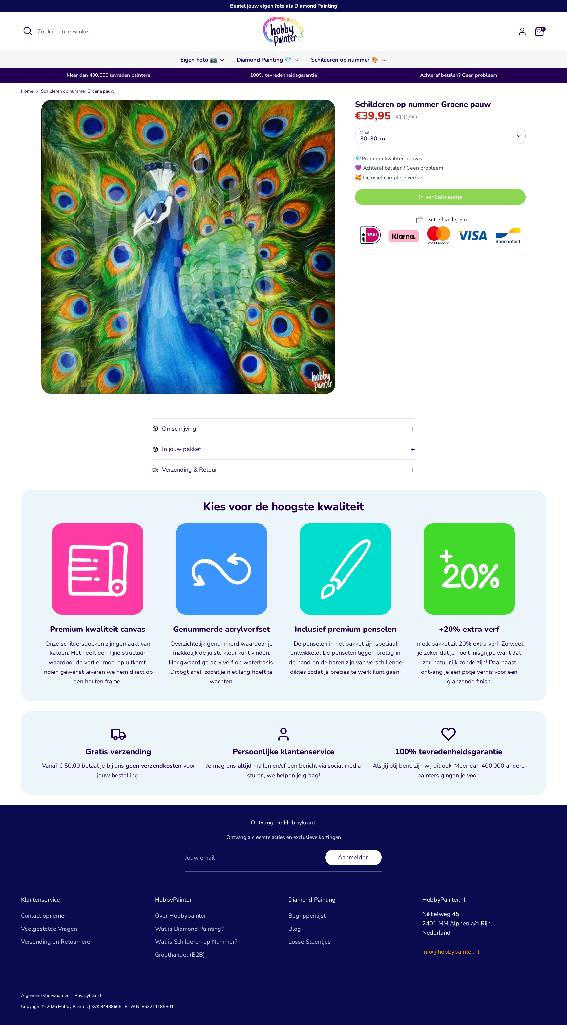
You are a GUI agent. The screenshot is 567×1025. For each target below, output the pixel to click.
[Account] (522, 31)
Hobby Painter (72, 1006)
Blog (294, 929)
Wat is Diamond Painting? (189, 929)
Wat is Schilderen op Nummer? (196, 942)
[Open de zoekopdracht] (27, 30)
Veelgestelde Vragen (49, 929)
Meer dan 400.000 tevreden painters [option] (108, 75)
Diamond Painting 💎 (265, 60)
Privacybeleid (87, 996)
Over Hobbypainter (180, 916)
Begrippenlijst (307, 916)
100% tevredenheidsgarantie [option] (283, 75)
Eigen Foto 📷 (199, 60)
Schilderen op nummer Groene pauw (77, 91)
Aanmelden (353, 857)
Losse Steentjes (309, 942)
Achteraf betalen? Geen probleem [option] (458, 75)
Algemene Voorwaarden (45, 996)
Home (27, 91)
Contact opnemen (44, 916)
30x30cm (372, 138)
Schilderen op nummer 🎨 (345, 60)
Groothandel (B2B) (180, 955)
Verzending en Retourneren (57, 942)
